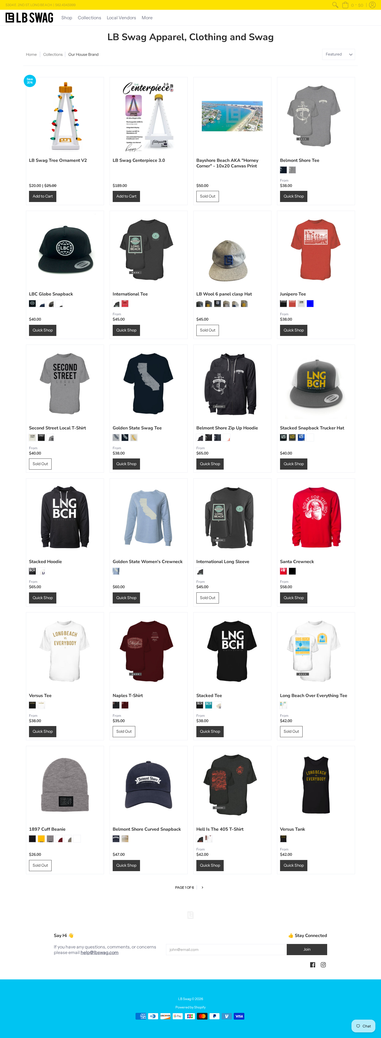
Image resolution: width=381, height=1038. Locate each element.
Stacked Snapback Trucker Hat (312, 428)
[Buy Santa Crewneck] (316, 517)
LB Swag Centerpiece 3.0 (139, 160)
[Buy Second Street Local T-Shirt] (65, 384)
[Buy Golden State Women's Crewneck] (149, 517)
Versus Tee (40, 696)
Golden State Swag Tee (137, 428)
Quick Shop (294, 196)
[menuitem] (335, 5)
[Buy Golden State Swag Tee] (149, 384)
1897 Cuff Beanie (47, 829)
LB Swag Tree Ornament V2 (58, 160)
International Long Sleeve (222, 562)
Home (31, 54)
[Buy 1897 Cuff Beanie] (65, 785)
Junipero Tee (293, 294)
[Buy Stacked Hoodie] (65, 517)
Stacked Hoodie (45, 562)
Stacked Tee (209, 696)
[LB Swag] (29, 17)
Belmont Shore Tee (299, 160)
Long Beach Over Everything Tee (313, 696)
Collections (53, 54)
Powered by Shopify (190, 1007)
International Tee (130, 294)
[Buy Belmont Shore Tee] (316, 116)
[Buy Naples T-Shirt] (149, 651)
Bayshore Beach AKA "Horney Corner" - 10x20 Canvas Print (227, 163)
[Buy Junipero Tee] (316, 250)
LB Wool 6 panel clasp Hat (224, 294)
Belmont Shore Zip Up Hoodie (227, 428)
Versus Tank (292, 829)
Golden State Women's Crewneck (148, 562)
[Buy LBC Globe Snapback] (65, 250)
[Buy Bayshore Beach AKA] (232, 116)
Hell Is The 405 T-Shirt (219, 829)
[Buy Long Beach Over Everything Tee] (316, 651)
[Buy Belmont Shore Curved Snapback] (149, 785)
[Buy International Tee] (149, 250)
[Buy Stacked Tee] (232, 651)
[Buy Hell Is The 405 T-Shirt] (232, 785)
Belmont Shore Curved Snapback (147, 829)
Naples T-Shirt (128, 696)
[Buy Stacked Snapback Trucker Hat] (316, 384)
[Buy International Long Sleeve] (232, 517)
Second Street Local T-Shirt (57, 428)
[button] (352, 5)
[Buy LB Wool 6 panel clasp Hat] (232, 250)
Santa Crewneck (297, 562)
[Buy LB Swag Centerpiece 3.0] (149, 116)
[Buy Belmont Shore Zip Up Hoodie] (232, 384)
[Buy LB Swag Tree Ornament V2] (65, 116)
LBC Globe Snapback (51, 294)
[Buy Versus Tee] (65, 651)
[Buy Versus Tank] (316, 785)
